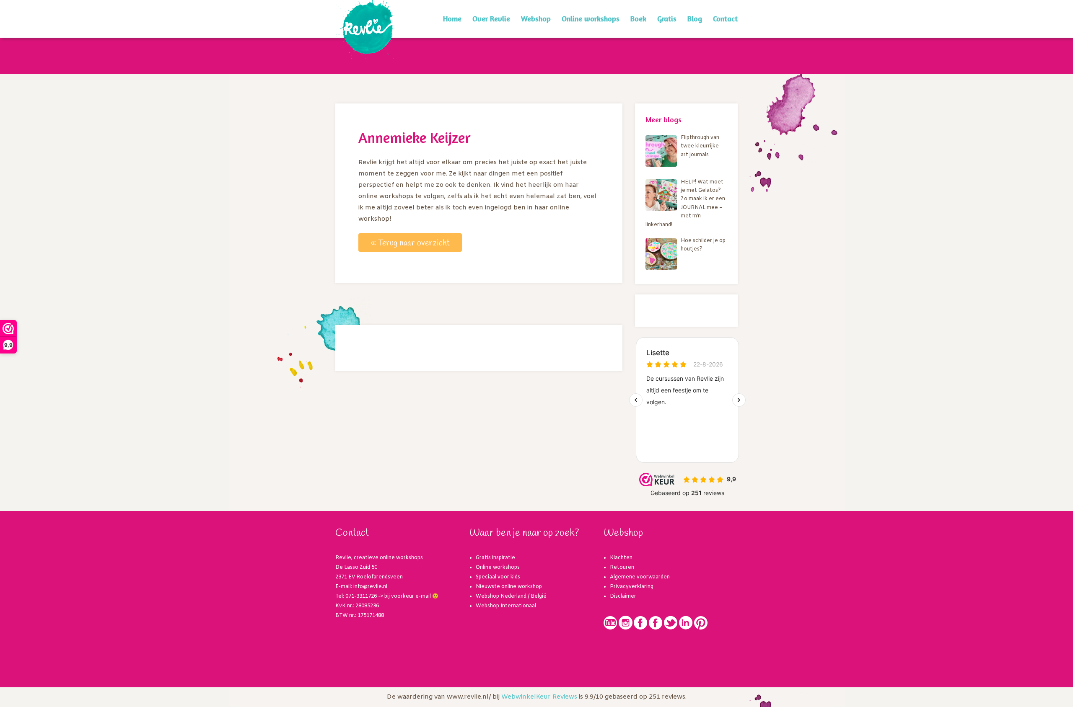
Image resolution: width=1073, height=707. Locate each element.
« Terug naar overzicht (410, 243)
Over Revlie (491, 18)
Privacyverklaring (631, 586)
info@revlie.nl (370, 586)
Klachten (621, 558)
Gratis (666, 18)
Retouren (622, 567)
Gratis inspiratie (495, 558)
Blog (694, 18)
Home (452, 18)
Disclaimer (623, 596)
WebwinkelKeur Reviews (539, 697)
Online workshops (590, 18)
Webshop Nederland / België (511, 596)
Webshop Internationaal (506, 606)
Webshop (536, 18)
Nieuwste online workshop (509, 586)
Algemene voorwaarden (640, 577)
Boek (638, 18)
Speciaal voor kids (498, 577)
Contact (725, 18)
